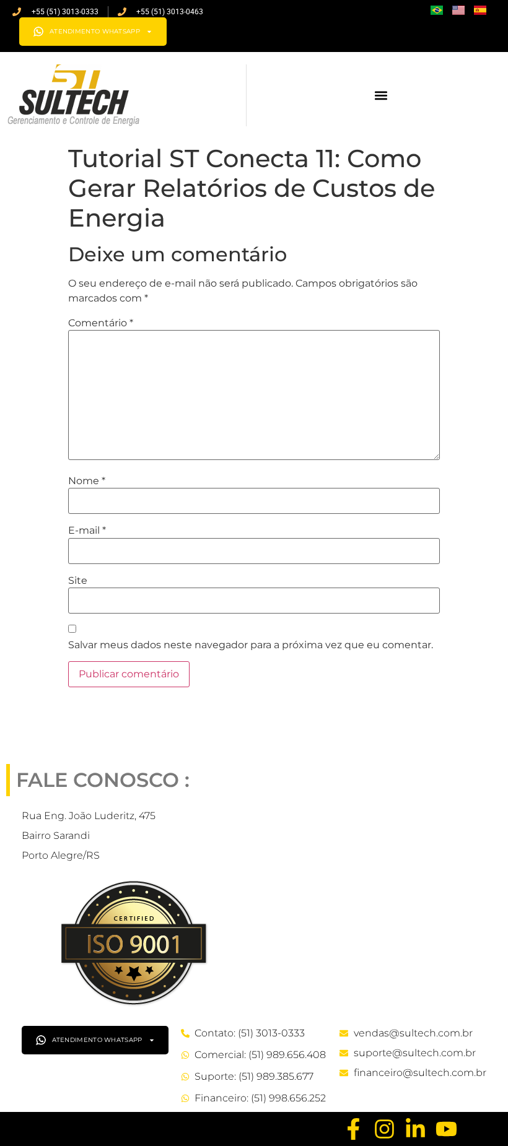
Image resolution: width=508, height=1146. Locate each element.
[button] (381, 95)
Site (77, 581)
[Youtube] (446, 1129)
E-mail (87, 531)
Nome (86, 481)
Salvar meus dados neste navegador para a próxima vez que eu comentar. (250, 645)
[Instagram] (384, 1129)
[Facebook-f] (353, 1129)
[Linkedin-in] (415, 1129)
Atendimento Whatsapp (95, 31)
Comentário (100, 323)
